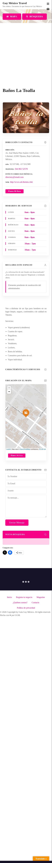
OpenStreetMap (25, 449)
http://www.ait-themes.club (21, 182)
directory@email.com (14, 177)
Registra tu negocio (24, 597)
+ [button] (9, 387)
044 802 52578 (21, 169)
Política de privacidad (26, 608)
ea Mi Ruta (17, 455)
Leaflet (8, 449)
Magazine (41, 597)
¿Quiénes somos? (20, 602)
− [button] (9, 391)
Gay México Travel (15, 3)
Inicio (9, 597)
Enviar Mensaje (16, 522)
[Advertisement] (26, 60)
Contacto (35, 602)
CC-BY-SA (42, 449)
